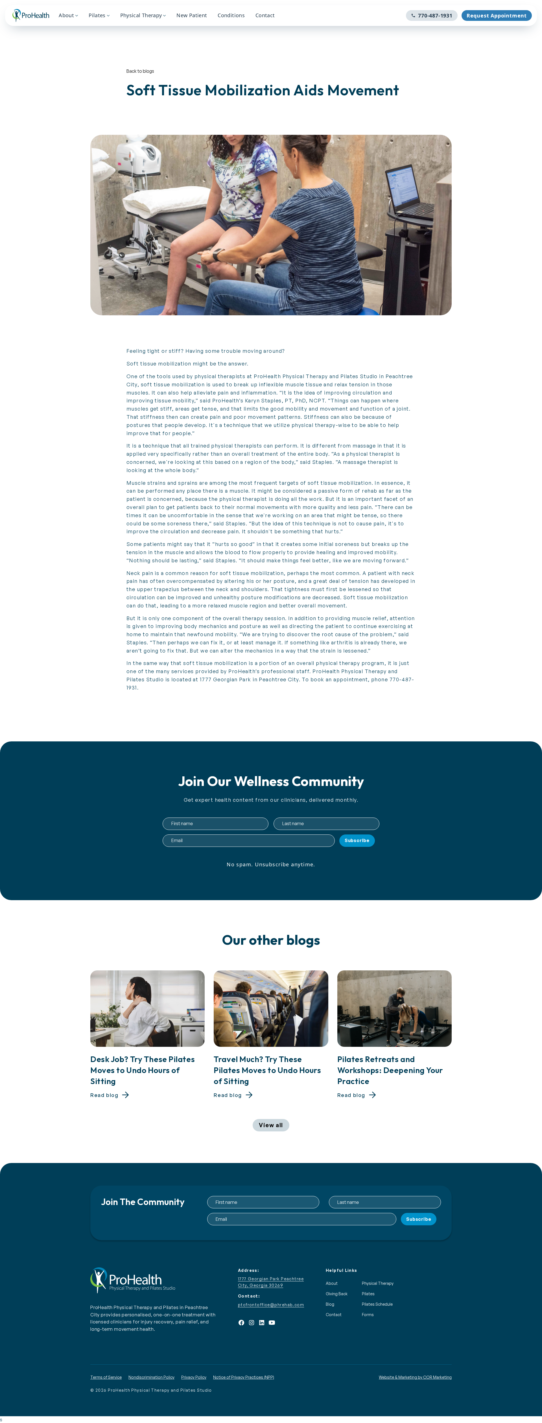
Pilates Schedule (377, 1304)
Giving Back (337, 1293)
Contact (265, 15)
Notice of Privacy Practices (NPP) (243, 1377)
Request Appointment (497, 15)
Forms (368, 1314)
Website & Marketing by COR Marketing (415, 1377)
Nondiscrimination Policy (151, 1377)
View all (271, 1125)
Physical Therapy (141, 15)
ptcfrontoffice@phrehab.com (271, 1304)
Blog (330, 1304)
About (66, 15)
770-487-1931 (435, 15)
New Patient (191, 15)
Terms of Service (106, 1377)
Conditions (231, 15)
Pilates (97, 15)
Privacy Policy (193, 1377)
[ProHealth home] (30, 15)
